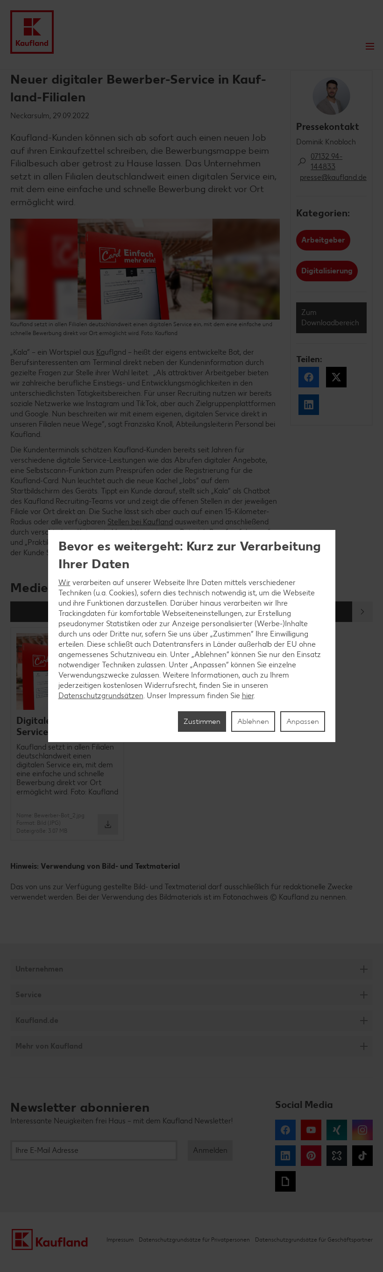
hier (248, 695)
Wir (64, 582)
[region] (191, 636)
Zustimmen (202, 721)
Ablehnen (253, 721)
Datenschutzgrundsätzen (100, 695)
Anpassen (302, 721)
